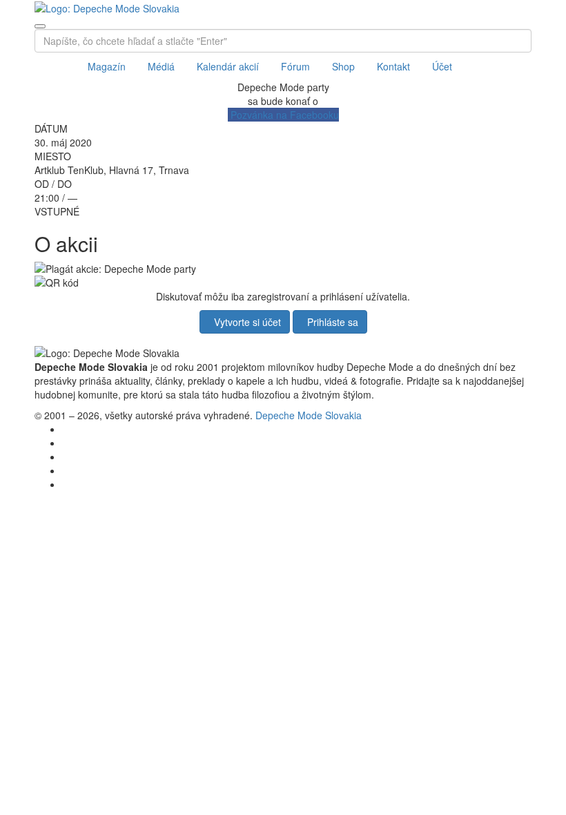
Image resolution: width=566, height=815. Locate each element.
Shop (343, 66)
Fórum (295, 66)
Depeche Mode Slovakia (308, 415)
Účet (442, 66)
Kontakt (393, 66)
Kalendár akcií (228, 66)
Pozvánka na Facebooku (283, 115)
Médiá (161, 66)
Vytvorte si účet (244, 322)
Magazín (107, 66)
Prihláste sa (330, 322)
